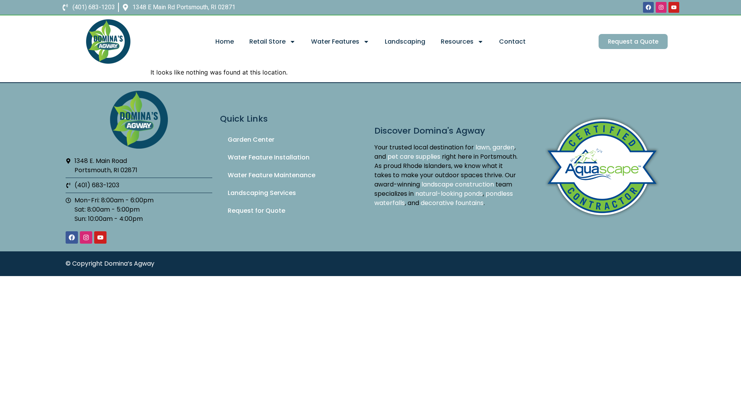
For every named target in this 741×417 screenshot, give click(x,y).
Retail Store (267, 41)
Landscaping (405, 41)
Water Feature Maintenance (271, 175)
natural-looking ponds (449, 193)
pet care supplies (413, 156)
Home (224, 41)
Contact (512, 41)
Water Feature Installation (269, 157)
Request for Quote (256, 210)
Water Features (335, 41)
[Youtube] (673, 7)
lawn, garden (494, 147)
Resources (457, 41)
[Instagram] (661, 7)
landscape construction (457, 184)
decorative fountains (452, 202)
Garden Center (251, 139)
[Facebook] (648, 7)
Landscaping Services (262, 192)
